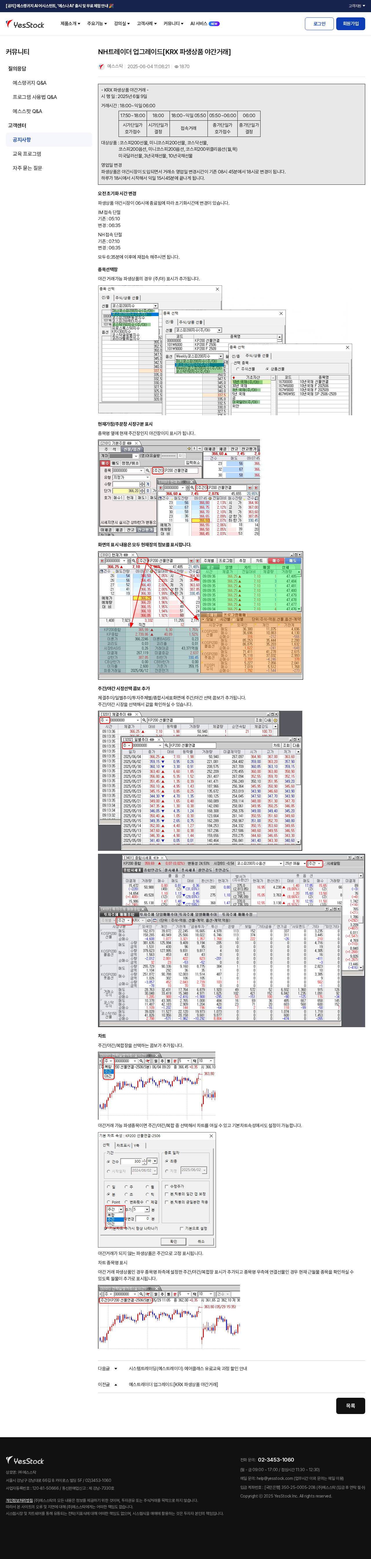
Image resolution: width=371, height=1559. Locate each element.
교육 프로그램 (27, 154)
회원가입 (351, 23)
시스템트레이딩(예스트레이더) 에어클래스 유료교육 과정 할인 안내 (188, 1368)
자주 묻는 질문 (27, 168)
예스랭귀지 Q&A (30, 83)
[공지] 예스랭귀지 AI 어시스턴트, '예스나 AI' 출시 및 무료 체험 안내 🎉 (60, 5)
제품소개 (68, 23)
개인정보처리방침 (19, 1500)
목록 (350, 1406)
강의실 (120, 23)
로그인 (319, 24)
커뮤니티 (171, 23)
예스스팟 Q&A (27, 111)
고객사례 (145, 23)
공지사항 (22, 140)
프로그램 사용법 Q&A (35, 97)
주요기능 (95, 23)
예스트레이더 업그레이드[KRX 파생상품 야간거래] (173, 1384)
